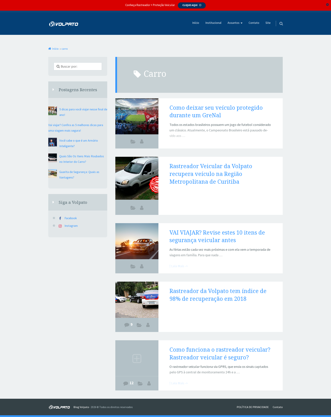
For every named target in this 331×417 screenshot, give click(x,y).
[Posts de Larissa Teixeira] (141, 141)
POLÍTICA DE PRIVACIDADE (253, 407)
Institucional (213, 23)
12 (131, 382)
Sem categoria (139, 326)
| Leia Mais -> (178, 147)
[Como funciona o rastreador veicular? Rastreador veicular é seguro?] (136, 359)
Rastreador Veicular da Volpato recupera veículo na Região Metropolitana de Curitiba (210, 173)
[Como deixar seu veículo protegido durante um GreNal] (136, 117)
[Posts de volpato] (147, 325)
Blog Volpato (81, 407)
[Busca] (278, 19)
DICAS (133, 142)
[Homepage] (63, 24)
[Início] (60, 407)
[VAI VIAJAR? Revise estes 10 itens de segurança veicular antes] (136, 241)
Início (195, 23)
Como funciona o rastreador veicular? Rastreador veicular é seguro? (219, 353)
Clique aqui (189, 5)
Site (267, 23)
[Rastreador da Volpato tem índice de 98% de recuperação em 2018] (136, 300)
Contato (254, 23)
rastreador (133, 208)
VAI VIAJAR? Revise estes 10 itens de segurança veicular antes (217, 236)
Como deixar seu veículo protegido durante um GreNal (216, 111)
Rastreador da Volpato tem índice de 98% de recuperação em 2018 (218, 294)
